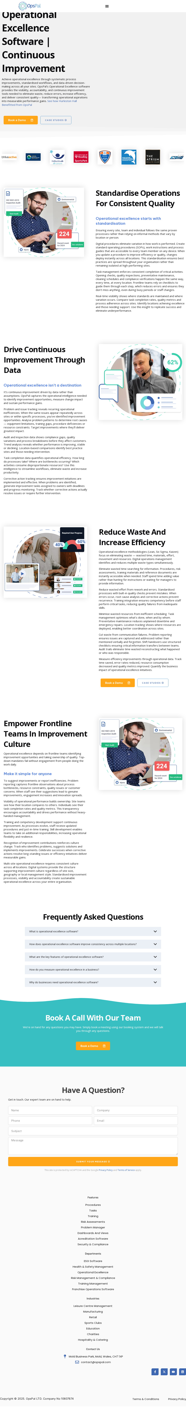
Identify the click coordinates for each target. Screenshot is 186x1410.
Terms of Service (126, 1170)
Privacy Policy (106, 1170)
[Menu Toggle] (107, 6)
